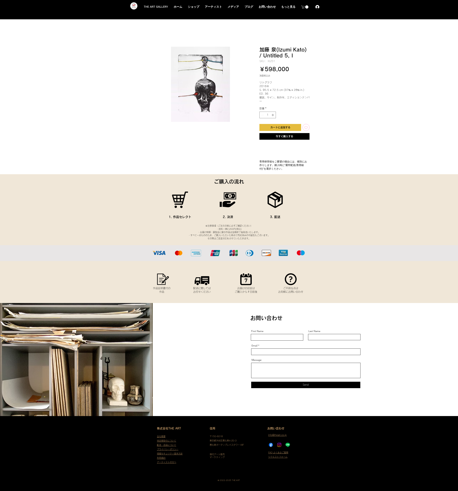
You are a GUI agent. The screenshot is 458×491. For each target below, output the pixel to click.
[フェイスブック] (271, 445)
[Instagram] (279, 445)
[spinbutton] (267, 115)
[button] (305, 7)
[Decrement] (262, 115)
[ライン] (287, 445)
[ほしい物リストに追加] (306, 127)
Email (254, 345)
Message (257, 360)
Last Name (314, 331)
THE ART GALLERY (156, 7)
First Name (257, 331)
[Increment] (273, 115)
